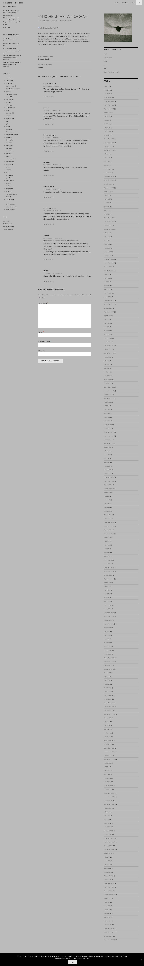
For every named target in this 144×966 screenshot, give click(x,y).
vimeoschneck (10, 209)
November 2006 (109, 932)
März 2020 (107, 334)
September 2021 (109, 270)
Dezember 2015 (109, 522)
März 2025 (107, 127)
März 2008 (107, 872)
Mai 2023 (107, 203)
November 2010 (109, 752)
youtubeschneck (11, 207)
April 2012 (107, 688)
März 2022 (107, 248)
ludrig (5, 24)
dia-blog (8, 102)
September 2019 (109, 353)
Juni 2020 (107, 323)
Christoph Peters (11, 94)
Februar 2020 (108, 338)
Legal (133, 2)
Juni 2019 (107, 364)
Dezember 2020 (109, 300)
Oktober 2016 (108, 485)
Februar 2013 (108, 650)
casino (8, 91)
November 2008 (109, 842)
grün (62, 44)
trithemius (9, 188)
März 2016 (107, 511)
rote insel (9, 183)
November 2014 (109, 571)
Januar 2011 (107, 744)
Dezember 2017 (109, 432)
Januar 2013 (107, 654)
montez (8, 156)
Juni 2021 (107, 278)
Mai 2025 (107, 120)
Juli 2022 (106, 233)
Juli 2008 (106, 857)
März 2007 (107, 917)
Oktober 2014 (108, 575)
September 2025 (109, 109)
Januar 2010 (107, 789)
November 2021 (109, 263)
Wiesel (5, 62)
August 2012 (108, 673)
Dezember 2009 (109, 793)
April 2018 (107, 417)
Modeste (9, 153)
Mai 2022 (107, 240)
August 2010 (108, 763)
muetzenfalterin (11, 159)
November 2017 (109, 436)
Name (41, 332)
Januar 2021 (107, 297)
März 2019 (107, 376)
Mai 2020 (107, 327)
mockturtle (9, 151)
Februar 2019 (108, 379)
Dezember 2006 (109, 928)
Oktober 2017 (108, 440)
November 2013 (109, 616)
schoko (45, 66)
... (104, 65)
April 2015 (107, 552)
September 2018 (109, 398)
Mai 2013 (107, 639)
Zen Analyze (7, 39)
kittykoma (9, 129)
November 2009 (109, 797)
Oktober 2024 (108, 146)
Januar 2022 (107, 255)
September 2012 (109, 669)
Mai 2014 (107, 594)
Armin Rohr (9, 80)
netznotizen (10, 161)
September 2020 (109, 312)
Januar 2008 (107, 879)
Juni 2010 (107, 770)
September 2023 (109, 188)
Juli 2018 (106, 406)
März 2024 (107, 165)
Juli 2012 (106, 676)
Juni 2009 (107, 815)
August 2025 (108, 112)
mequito (9, 148)
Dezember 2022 (109, 218)
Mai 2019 (107, 368)
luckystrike (9, 140)
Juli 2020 (106, 319)
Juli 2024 (106, 154)
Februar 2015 (108, 560)
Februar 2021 (108, 293)
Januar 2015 (107, 564)
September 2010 (109, 759)
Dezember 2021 (109, 259)
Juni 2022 (107, 236)
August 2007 (108, 898)
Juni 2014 (107, 590)
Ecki (4, 45)
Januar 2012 (107, 699)
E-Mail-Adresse (44, 341)
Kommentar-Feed (8, 226)
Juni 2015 (107, 545)
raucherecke (10, 180)
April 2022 (107, 244)
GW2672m (6, 27)
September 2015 (109, 534)
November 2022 (109, 222)
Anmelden (6, 221)
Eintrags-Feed (7, 224)
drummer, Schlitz (45, 57)
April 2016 (107, 507)
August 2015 (108, 537)
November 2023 (109, 180)
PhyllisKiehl (10, 175)
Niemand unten (8, 15)
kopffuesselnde (11, 132)
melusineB (9, 145)
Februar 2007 (108, 921)
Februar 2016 (108, 515)
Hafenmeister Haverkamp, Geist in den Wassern (12, 58)
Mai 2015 (107, 549)
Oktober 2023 (108, 184)
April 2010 (107, 778)
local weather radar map (10, 43)
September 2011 (109, 714)
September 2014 (109, 579)
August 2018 (108, 402)
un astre (8, 191)
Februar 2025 (108, 131)
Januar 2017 (107, 473)
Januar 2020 (107, 342)
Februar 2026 (108, 97)
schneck (55, 21)
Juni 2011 (107, 725)
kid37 (8, 126)
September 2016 (109, 488)
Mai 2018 (107, 413)
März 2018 (107, 421)
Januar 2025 (107, 135)
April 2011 (107, 733)
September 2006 (109, 940)
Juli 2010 (106, 767)
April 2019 (107, 372)
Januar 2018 (107, 428)
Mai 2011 (107, 729)
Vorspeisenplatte (11, 194)
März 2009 (107, 827)
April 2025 (107, 124)
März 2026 (107, 94)
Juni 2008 (107, 861)
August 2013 (108, 628)
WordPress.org (8, 229)
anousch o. (9, 78)
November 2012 (109, 661)
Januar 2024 (107, 173)
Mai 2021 (107, 282)
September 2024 (109, 150)
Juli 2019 (106, 361)
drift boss (6, 48)
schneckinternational (13, 2)
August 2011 (108, 718)
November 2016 (109, 481)
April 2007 (107, 913)
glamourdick (10, 113)
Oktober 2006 (108, 936)
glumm (8, 116)
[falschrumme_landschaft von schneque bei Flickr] (48, 28)
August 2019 (108, 357)
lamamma (9, 137)
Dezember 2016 (109, 477)
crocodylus (9, 97)
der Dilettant (10, 99)
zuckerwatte (10, 199)
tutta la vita (14, 48)
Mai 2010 (107, 774)
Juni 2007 (107, 906)
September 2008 (109, 849)
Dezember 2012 (109, 658)
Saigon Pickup (108, 57)
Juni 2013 (107, 635)
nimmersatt (10, 164)
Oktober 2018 (108, 394)
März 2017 (107, 466)
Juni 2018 (107, 409)
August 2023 (108, 191)
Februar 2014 (108, 605)
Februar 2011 (108, 740)
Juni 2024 (107, 158)
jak (7, 124)
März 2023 (107, 210)
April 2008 (107, 868)
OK (73, 962)
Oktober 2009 (108, 801)
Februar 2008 (108, 876)
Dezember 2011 (109, 703)
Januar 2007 (107, 925)
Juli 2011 (106, 722)
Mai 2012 (107, 684)
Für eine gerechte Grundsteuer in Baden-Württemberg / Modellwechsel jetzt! (11, 20)
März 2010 (107, 782)
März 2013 (107, 646)
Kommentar (43, 303)
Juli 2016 (106, 496)
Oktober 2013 (108, 620)
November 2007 (109, 887)
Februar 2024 (108, 169)
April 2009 (107, 823)
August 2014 (108, 582)
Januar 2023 (107, 214)
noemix (8, 170)
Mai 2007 (107, 910)
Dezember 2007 (109, 883)
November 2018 (109, 391)
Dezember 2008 (109, 838)
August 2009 (108, 808)
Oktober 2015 (108, 530)
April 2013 (107, 643)
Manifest (125, 2)
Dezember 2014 (109, 567)
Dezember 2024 (109, 139)
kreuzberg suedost (12, 134)
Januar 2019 (107, 383)
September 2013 (109, 624)
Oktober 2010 (108, 755)
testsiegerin (10, 186)
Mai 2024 (107, 161)
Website (41, 351)
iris (7, 121)
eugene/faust (10, 107)
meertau (9, 143)
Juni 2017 (107, 455)
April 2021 (107, 285)
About (117, 2)
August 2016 (108, 492)
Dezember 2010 (109, 748)
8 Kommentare (66, 21)
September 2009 (109, 804)
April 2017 (107, 462)
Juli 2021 (106, 274)
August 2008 (108, 853)
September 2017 (109, 443)
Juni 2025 (107, 116)
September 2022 (109, 229)
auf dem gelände (11, 86)
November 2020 (109, 304)
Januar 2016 (107, 519)
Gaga (7, 110)
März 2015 (107, 556)
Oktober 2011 (108, 710)
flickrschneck (10, 204)
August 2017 (108, 447)
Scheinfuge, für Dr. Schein (111, 72)
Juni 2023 (107, 199)
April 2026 (107, 90)
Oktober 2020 (108, 308)
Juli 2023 (106, 195)
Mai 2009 (107, 819)
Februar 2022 (108, 252)
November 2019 (109, 345)
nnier (8, 167)
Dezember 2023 (109, 176)
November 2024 (109, 143)
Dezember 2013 (109, 612)
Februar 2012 (108, 695)
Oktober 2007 (108, 891)
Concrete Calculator (9, 51)
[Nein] (141, 960)
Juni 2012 (107, 680)
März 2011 (107, 737)
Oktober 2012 (108, 665)
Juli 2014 (106, 586)
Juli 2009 (106, 812)
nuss (7, 172)
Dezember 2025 (109, 101)
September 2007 (109, 894)
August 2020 (108, 315)
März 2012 (107, 691)
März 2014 (107, 601)
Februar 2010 (108, 785)
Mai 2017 (107, 458)
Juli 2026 (106, 86)
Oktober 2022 (108, 225)
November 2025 (109, 105)
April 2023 (107, 206)
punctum (9, 178)
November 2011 (109, 706)
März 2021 (107, 289)
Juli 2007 (106, 902)
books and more (49, 83)
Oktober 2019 (108, 349)
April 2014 (107, 597)
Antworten (49, 97)
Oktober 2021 (108, 267)
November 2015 (109, 526)
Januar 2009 (107, 834)
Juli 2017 (106, 451)
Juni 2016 (107, 500)
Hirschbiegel (10, 118)
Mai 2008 (107, 864)
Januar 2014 (107, 609)
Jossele (46, 235)
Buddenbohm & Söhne (13, 89)
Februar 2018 (108, 424)
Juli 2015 (106, 541)
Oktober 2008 (108, 846)
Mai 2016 (107, 503)
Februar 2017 (108, 470)
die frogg (9, 105)
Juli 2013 (106, 631)
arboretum (9, 83)
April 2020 (107, 331)
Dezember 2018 (109, 387)
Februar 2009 (108, 831)
